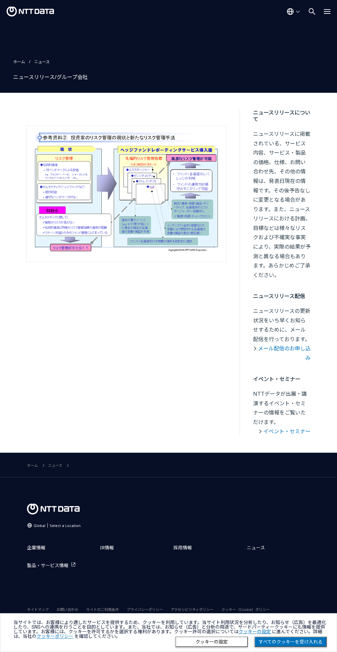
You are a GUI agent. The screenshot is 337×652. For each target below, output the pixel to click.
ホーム (19, 61)
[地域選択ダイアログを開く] (293, 11)
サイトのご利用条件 (102, 609)
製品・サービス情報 (47, 565)
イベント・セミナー (287, 431)
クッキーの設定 (211, 641)
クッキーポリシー (55, 636)
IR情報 (107, 547)
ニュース (42, 61)
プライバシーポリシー (145, 609)
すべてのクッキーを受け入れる (291, 641)
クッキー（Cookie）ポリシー (245, 609)
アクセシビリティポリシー (192, 609)
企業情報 (36, 547)
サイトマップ (38, 609)
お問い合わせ (67, 609)
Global (57, 525)
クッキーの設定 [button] (255, 631)
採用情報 (182, 547)
